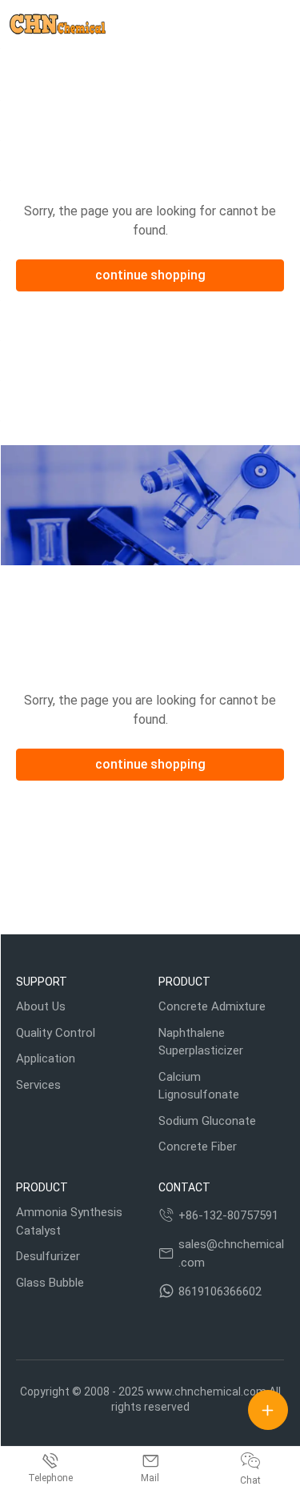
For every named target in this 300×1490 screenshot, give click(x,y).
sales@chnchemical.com (231, 1253)
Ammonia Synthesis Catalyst (69, 1221)
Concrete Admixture (212, 1006)
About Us (41, 1006)
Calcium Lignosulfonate (198, 1086)
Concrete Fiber (197, 1146)
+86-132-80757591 (228, 1215)
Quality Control (55, 1033)
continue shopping (150, 275)
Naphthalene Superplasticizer (200, 1042)
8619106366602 (220, 1291)
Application (45, 1058)
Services (38, 1085)
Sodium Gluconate (207, 1121)
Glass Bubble (50, 1282)
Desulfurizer (48, 1256)
